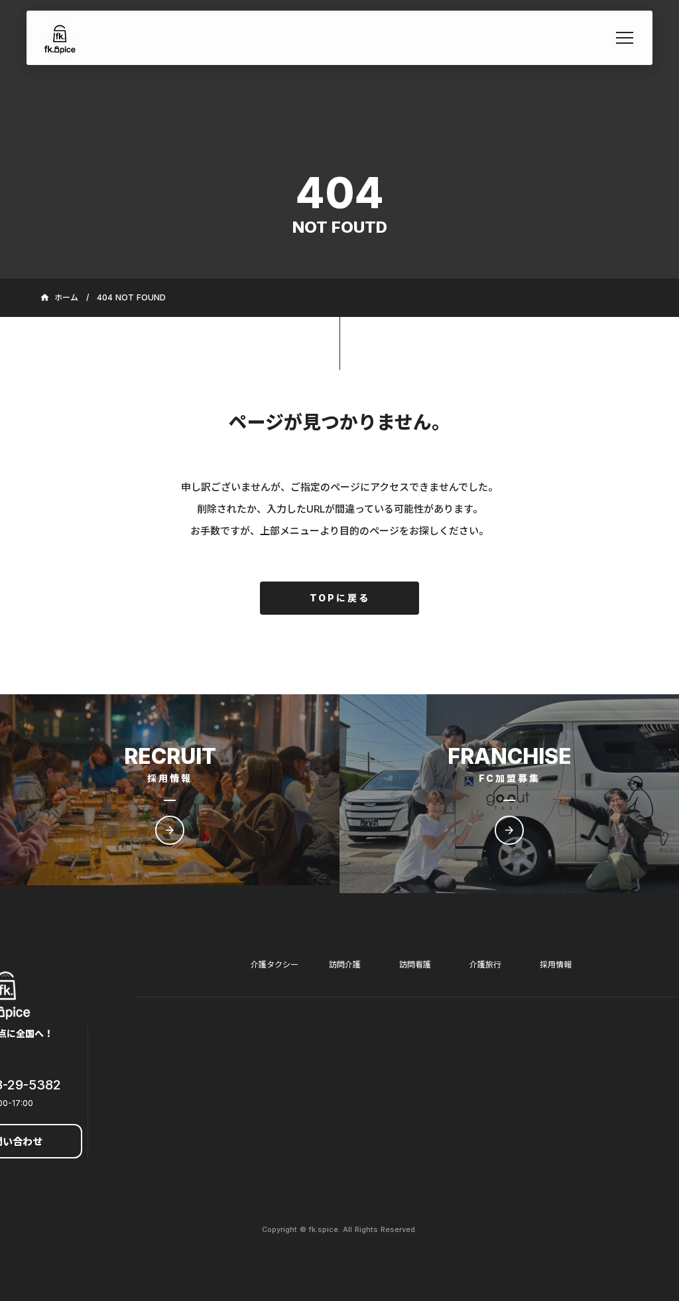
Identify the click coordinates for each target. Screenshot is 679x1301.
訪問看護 (415, 964)
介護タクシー (274, 964)
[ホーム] (60, 38)
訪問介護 (345, 964)
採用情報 (556, 964)
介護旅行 (485, 964)
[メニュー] (624, 38)
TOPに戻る (340, 597)
